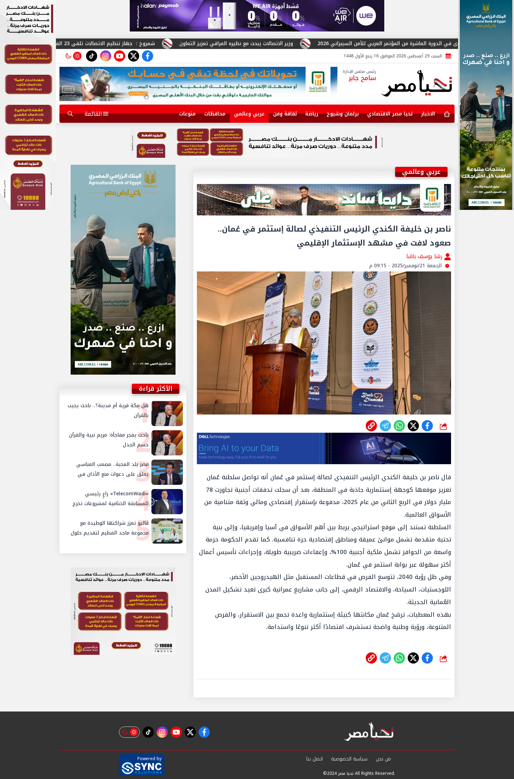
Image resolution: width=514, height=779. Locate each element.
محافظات (215, 114)
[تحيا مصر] (417, 84)
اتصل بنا (314, 759)
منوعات (187, 114)
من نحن (383, 759)
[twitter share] (413, 425)
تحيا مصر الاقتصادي (390, 114)
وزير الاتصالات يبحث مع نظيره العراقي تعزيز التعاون (299, 43)
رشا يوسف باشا (425, 256)
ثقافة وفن (285, 114)
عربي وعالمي (249, 114)
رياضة (311, 114)
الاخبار (428, 114)
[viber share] (385, 425)
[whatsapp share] (399, 425)
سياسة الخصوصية (349, 759)
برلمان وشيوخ (343, 114)
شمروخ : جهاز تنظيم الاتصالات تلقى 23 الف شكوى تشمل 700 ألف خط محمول (126, 43)
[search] (70, 113)
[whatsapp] (371, 425)
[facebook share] (427, 425)
